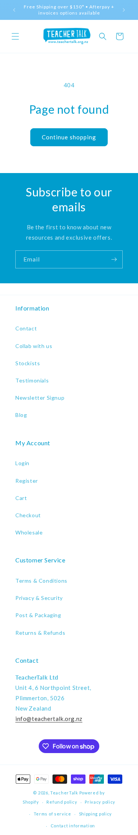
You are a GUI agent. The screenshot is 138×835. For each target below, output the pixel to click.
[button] (15, 36)
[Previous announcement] (14, 10)
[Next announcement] (123, 10)
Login (22, 463)
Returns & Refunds (40, 632)
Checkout (28, 515)
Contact (26, 328)
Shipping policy (95, 813)
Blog (21, 415)
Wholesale (29, 532)
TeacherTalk (64, 792)
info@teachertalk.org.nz (48, 718)
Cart (21, 498)
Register (26, 480)
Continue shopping (69, 137)
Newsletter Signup (39, 397)
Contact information (73, 825)
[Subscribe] (113, 259)
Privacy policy (100, 801)
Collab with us (33, 346)
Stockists (27, 363)
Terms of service (52, 813)
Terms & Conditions (41, 580)
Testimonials (32, 380)
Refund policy (61, 801)
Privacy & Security (39, 598)
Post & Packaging (38, 615)
